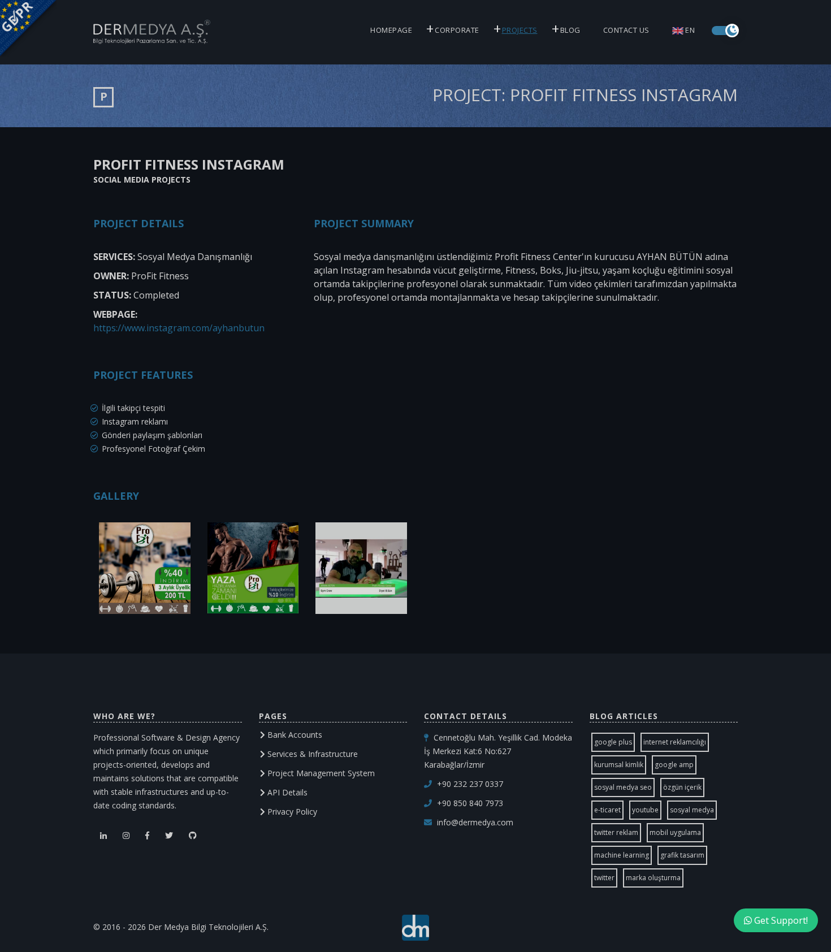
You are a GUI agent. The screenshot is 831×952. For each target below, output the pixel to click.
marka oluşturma (653, 877)
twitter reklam (616, 832)
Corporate (457, 30)
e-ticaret (607, 810)
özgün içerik (682, 787)
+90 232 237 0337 (470, 783)
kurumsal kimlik (618, 764)
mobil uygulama (675, 832)
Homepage (391, 30)
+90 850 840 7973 (470, 803)
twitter (604, 877)
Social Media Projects (142, 179)
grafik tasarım (682, 855)
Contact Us (626, 30)
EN (689, 30)
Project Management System (320, 773)
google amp (674, 764)
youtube (645, 810)
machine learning (621, 855)
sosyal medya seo (623, 787)
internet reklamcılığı (674, 742)
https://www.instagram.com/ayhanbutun (179, 328)
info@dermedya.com (475, 822)
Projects (520, 30)
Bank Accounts (293, 734)
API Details (286, 792)
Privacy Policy (291, 811)
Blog (570, 30)
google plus (613, 742)
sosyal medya (692, 810)
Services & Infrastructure (311, 753)
